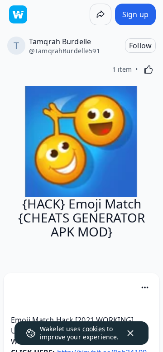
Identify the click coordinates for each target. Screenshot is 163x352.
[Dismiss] (130, 333)
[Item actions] (145, 287)
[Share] (100, 14)
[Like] (148, 69)
